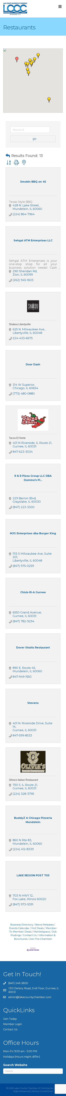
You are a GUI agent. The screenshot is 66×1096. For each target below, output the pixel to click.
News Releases (44, 924)
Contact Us (30, 935)
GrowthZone (46, 1091)
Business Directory (21, 924)
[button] (28, 73)
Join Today (10, 1018)
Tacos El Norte (17, 438)
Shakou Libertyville (20, 324)
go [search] (34, 139)
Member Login (12, 1024)
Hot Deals (37, 928)
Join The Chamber (40, 938)
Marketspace (41, 931)
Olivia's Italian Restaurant (23, 780)
